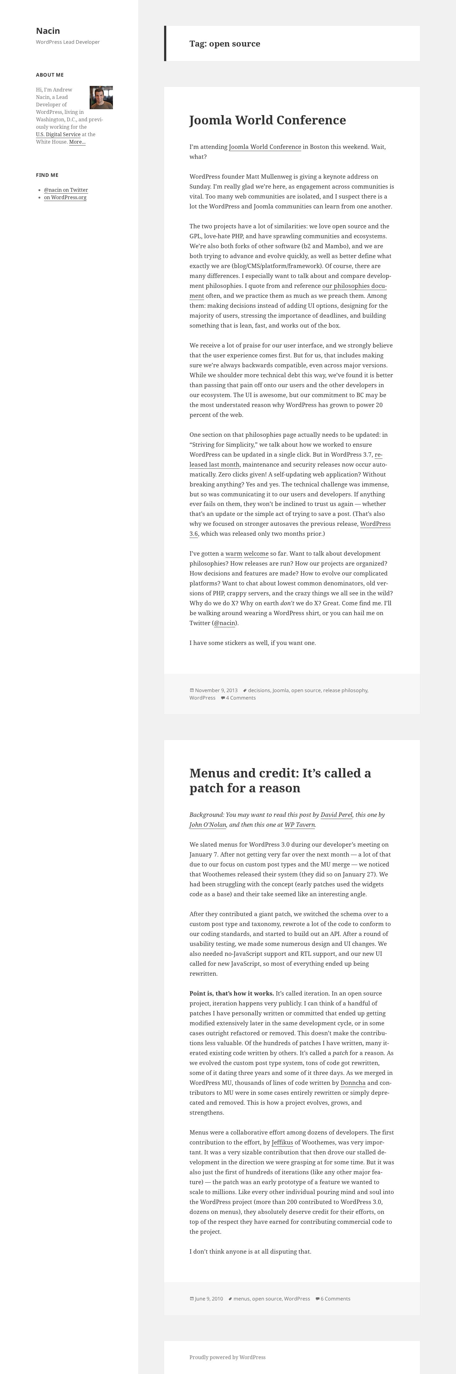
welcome (256, 553)
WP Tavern (299, 825)
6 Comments (336, 1298)
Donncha (353, 1083)
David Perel (336, 815)
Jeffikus (282, 1142)
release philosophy (345, 690)
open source (306, 690)
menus (242, 1298)
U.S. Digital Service (58, 134)
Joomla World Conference (268, 119)
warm (234, 553)
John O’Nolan (208, 825)
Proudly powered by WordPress (228, 1357)
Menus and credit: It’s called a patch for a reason (280, 780)
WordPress (203, 697)
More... (77, 141)
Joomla (281, 690)
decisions (259, 690)
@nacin (224, 623)
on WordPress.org (65, 197)
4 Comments (241, 697)
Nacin (48, 30)
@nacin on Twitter (66, 189)
